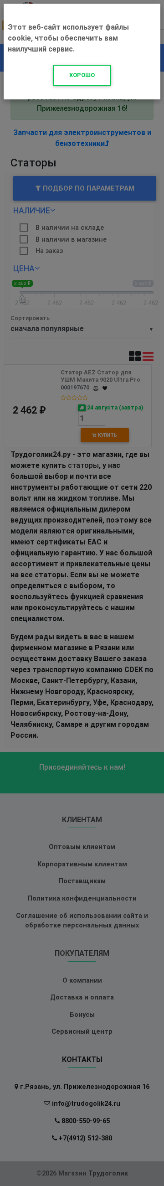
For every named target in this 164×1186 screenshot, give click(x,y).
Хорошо (82, 75)
